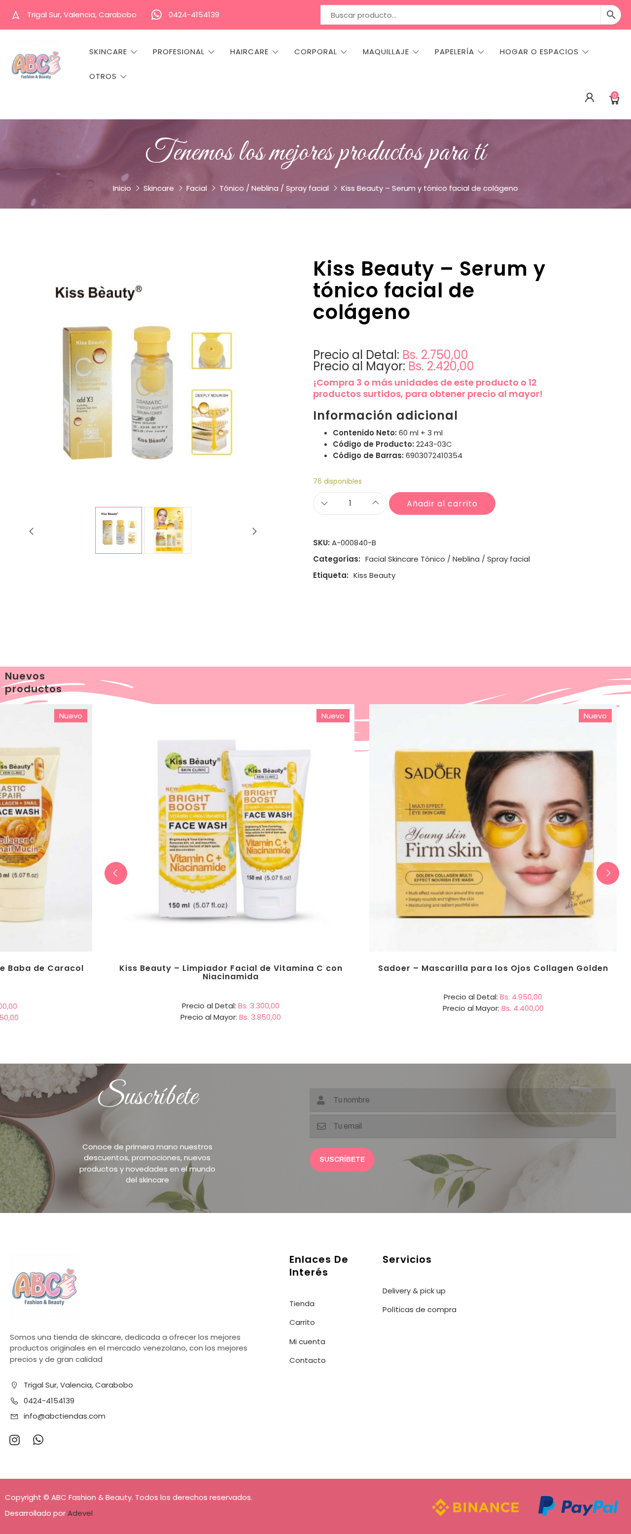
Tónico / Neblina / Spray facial (274, 188)
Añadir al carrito (442, 503)
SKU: (321, 542)
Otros (103, 76)
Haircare (249, 52)
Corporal (315, 52)
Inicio (122, 188)
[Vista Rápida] (271, 787)
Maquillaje (386, 52)
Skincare (108, 52)
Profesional (179, 52)
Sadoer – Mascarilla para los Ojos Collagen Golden (493, 968)
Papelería (454, 52)
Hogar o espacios (539, 52)
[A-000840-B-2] (167, 530)
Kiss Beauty (374, 575)
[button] (607, 873)
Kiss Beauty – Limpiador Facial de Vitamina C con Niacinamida (231, 973)
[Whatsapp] (38, 1440)
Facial (196, 188)
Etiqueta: (331, 575)
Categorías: (336, 559)
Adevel (80, 1513)
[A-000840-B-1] (118, 530)
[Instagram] (14, 1440)
